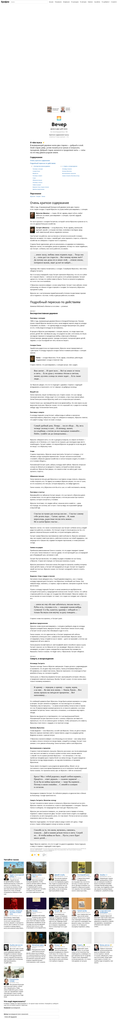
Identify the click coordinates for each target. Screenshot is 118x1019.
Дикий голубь (60, 875)
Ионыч (57, 945)
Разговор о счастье (37, 182)
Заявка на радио (37, 185)
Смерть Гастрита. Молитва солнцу (70, 175)
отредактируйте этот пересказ (36, 851)
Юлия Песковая (39, 848)
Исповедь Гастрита (67, 169)
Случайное (97, 2)
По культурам (75, 2)
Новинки (90, 2)
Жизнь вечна (105, 945)
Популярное (58, 2)
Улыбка (102, 875)
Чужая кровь (82, 911)
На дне (57, 911)
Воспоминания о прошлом (69, 173)
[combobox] (29, 1)
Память (80, 945)
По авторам (83, 2)
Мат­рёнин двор (38, 945)
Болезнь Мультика (67, 171)
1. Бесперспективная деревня (41, 166)
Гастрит (38, 196)
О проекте (114, 2)
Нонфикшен (66, 2)
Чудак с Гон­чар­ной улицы (16, 876)
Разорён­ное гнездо (14, 980)
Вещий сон (35, 173)
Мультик (32, 196)
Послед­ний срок (83, 875)
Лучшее (51, 2)
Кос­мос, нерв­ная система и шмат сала (15, 912)
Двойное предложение (38, 189)
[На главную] (5, 2)
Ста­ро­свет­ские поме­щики (105, 911)
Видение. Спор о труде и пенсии (41, 187)
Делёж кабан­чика (37, 876)
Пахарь (35, 911)
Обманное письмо (37, 180)
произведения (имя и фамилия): (16, 1014)
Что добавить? (105, 2)
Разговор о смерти (37, 175)
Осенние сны (51, 849)
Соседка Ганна (36, 171)
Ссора (34, 178)
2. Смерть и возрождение (69, 166)
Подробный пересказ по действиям (42, 163)
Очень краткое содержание (40, 160)
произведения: (12, 1008)
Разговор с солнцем (38, 169)
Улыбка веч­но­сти (15, 945)
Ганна (43, 196)
